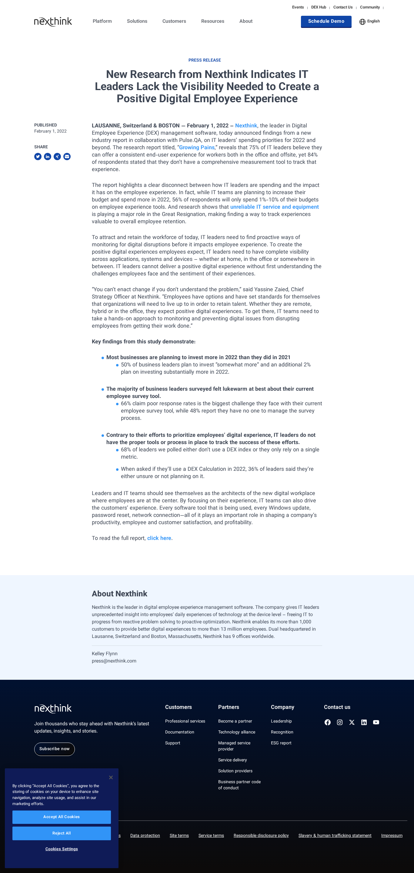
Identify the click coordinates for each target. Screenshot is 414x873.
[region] (62, 818)
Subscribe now (54, 749)
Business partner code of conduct (239, 785)
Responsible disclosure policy (261, 836)
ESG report (281, 743)
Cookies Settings (61, 850)
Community (370, 8)
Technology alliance (236, 733)
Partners (228, 707)
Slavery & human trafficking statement (335, 836)
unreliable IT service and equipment (274, 207)
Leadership (281, 722)
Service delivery (232, 760)
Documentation (179, 733)
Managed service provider (234, 746)
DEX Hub (318, 8)
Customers (174, 21)
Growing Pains (197, 148)
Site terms (179, 836)
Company (282, 707)
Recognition (282, 733)
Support (172, 743)
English (373, 22)
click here (159, 538)
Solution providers (235, 771)
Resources (212, 21)
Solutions (137, 21)
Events (298, 8)
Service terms (211, 836)
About (245, 21)
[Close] (111, 777)
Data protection (145, 836)
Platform (102, 21)
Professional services (185, 722)
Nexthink (246, 126)
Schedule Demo (326, 21)
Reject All (61, 834)
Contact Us (343, 8)
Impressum (391, 836)
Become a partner (235, 722)
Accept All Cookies (61, 817)
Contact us (337, 707)
